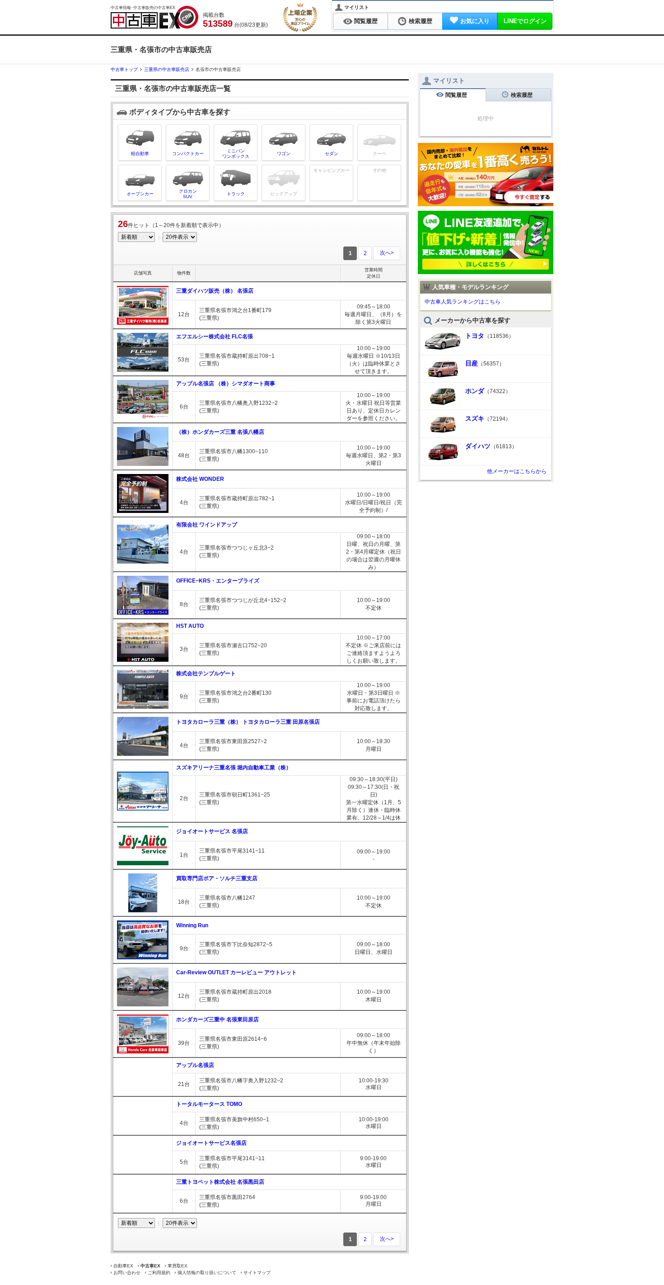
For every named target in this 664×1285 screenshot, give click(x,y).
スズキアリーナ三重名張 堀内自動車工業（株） (233, 767)
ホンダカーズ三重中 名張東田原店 (217, 1019)
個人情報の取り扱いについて (207, 1272)
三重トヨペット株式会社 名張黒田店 (220, 1182)
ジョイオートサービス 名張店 (212, 831)
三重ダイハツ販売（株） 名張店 (214, 291)
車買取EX (177, 1265)
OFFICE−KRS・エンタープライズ (217, 581)
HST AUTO (190, 626)
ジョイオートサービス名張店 (211, 1143)
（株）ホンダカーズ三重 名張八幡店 (220, 432)
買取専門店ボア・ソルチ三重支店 (216, 878)
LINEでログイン (525, 21)
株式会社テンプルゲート (206, 673)
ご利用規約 (159, 1272)
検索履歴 (420, 21)
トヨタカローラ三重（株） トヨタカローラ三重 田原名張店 (248, 722)
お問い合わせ (126, 1272)
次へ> (387, 253)
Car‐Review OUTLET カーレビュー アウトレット (236, 972)
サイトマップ (257, 1272)
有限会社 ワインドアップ (206, 525)
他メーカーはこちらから (517, 471)
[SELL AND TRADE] (485, 203)
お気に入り (475, 21)
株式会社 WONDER (200, 479)
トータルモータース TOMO (209, 1104)
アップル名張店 (195, 1065)
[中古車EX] (154, 17)
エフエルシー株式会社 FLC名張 (214, 336)
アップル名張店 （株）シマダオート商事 (225, 383)
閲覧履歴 (366, 21)
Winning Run (192, 925)
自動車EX (123, 1265)
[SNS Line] (485, 271)
